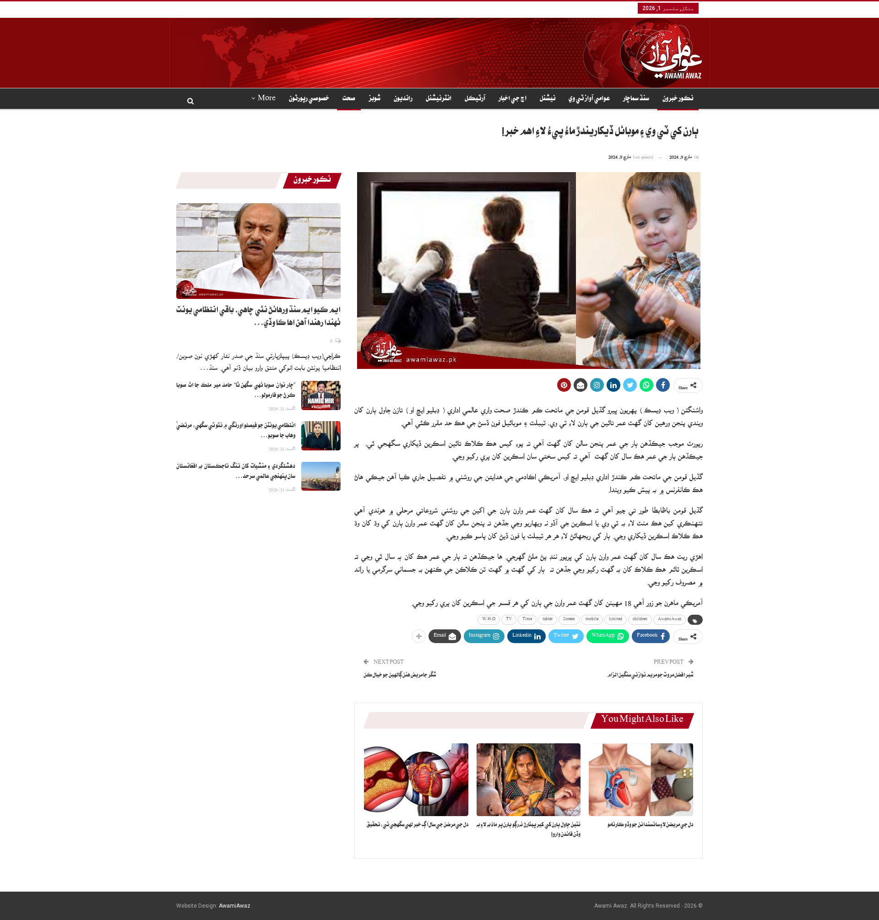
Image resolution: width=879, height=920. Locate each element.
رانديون (403, 99)
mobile (592, 619)
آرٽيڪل (475, 99)
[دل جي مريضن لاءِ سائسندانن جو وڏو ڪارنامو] (641, 779)
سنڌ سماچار (636, 99)
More (267, 99)
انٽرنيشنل (438, 99)
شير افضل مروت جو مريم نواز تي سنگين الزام (651, 675)
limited (615, 619)
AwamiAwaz (669, 619)
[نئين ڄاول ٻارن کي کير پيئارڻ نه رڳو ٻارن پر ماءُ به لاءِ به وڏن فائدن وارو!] (529, 779)
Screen (569, 619)
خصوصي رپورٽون (309, 99)
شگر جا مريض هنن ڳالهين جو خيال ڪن (400, 675)
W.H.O (488, 619)
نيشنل (547, 99)
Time (527, 619)
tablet (548, 619)
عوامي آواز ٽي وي (589, 99)
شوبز (374, 99)
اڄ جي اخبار (512, 99)
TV (509, 619)
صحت (348, 99)
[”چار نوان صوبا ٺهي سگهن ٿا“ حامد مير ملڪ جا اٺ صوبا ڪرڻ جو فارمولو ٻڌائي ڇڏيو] (321, 395)
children (640, 619)
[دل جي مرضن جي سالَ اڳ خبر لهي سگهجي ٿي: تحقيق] (416, 779)
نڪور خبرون (677, 99)
